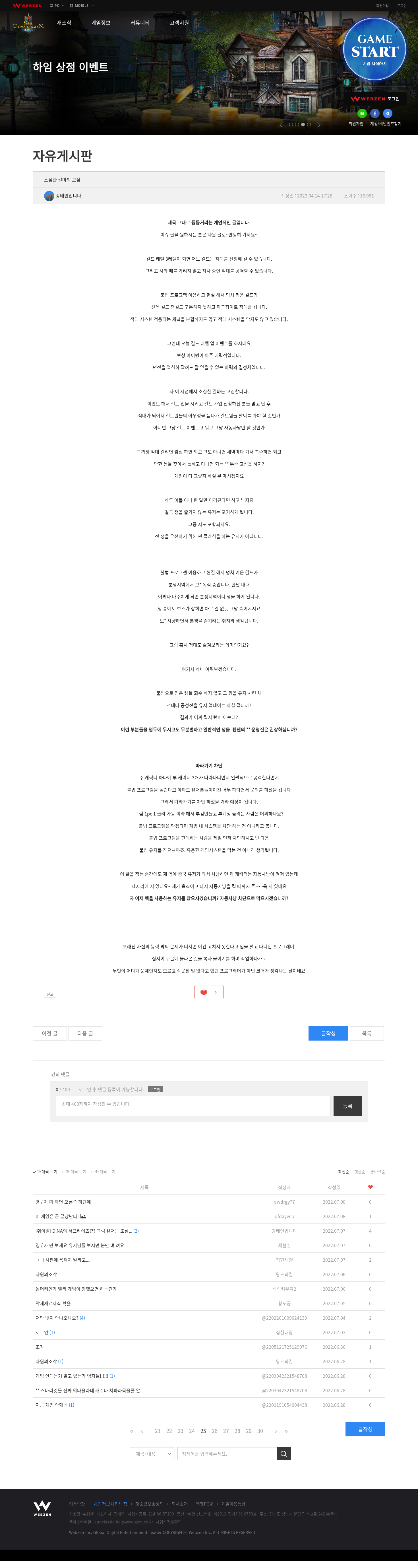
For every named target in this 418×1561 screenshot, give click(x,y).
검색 (284, 1453)
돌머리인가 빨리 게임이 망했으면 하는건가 (76, 1288)
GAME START (374, 49)
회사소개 (180, 1504)
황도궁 (284, 1303)
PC (57, 5)
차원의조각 (46, 1274)
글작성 (328, 1033)
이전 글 (50, 1033)
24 (192, 1431)
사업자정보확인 (169, 1522)
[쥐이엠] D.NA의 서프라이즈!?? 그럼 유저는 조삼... (87, 1230)
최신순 (343, 1171)
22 (169, 1431)
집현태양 (284, 1259)
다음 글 (85, 1033)
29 (249, 1431)
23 (180, 1431)
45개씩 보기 (105, 1171)
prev (281, 124)
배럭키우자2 (284, 1288)
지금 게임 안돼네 (55, 1404)
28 (237, 1431)
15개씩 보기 (47, 1171)
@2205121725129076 (284, 1346)
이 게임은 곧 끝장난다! (58, 1216)
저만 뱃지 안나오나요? (60, 1317)
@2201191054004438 (284, 1404)
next (318, 124)
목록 (367, 1033)
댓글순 (359, 1171)
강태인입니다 (68, 195)
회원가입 (382, 5)
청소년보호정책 (150, 1504)
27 (226, 1431)
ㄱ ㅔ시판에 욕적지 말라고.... (63, 1259)
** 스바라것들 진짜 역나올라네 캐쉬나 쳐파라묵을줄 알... (90, 1390)
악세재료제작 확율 (53, 1303)
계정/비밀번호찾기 (386, 123)
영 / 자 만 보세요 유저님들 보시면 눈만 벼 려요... (82, 1245)
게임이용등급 (233, 1504)
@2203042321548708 (284, 1375)
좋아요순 (378, 1171)
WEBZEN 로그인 (375, 99)
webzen (27, 5)
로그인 (402, 5)
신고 (50, 994)
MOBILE (81, 5)
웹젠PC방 (204, 1504)
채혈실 (284, 1245)
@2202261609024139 (284, 1317)
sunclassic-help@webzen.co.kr (124, 1522)
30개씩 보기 (76, 1171)
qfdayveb (284, 1216)
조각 (40, 1346)
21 (158, 1431)
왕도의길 (284, 1274)
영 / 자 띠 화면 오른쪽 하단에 (63, 1201)
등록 (348, 1106)
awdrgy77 (284, 1201)
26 (215, 1431)
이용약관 (77, 1504)
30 (260, 1431)
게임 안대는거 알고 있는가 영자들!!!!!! (75, 1375)
